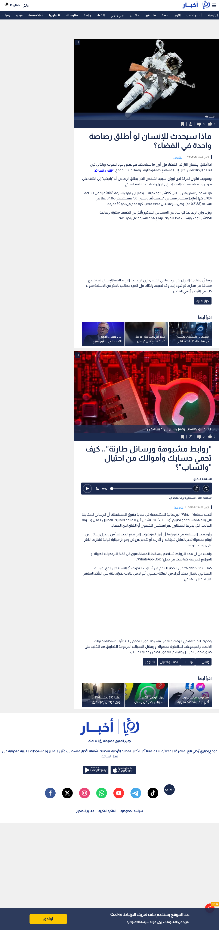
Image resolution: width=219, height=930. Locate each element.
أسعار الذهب (194, 15)
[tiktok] (153, 793)
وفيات (6, 15)
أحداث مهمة (35, 15)
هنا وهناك (72, 15)
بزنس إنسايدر (104, 170)
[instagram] (84, 793)
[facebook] (50, 793)
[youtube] (118, 793)
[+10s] (206, 488)
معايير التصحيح (85, 811)
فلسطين (150, 15)
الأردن (177, 15)
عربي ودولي (117, 15)
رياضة (87, 15)
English (15, 5)
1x (97, 488)
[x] (67, 793)
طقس (134, 15)
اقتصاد (101, 15)
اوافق (48, 919)
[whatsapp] (101, 793)
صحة (164, 15)
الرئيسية (213, 15)
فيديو (19, 15)
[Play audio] (87, 488)
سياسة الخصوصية (138, 922)
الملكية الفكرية (107, 811)
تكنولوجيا (54, 15)
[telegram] (135, 793)
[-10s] (196, 488)
